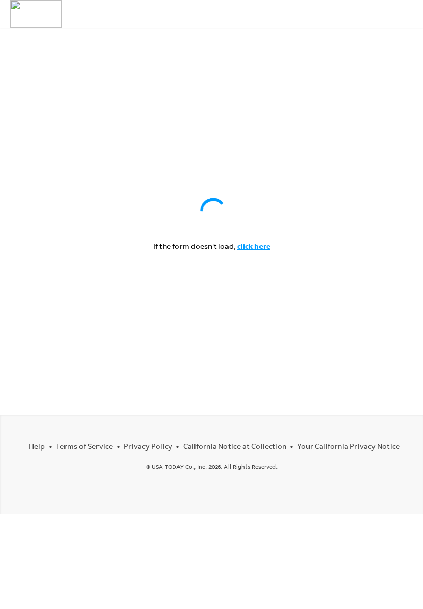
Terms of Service (84, 446)
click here (253, 246)
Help (37, 446)
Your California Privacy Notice (348, 446)
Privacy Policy (148, 446)
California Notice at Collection (234, 446)
